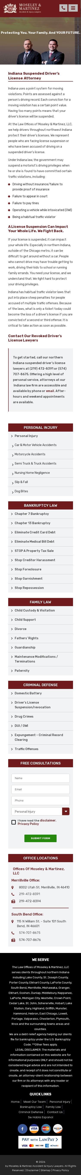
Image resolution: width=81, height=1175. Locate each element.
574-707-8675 (29, 933)
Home (15, 1102)
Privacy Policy (28, 824)
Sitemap (46, 1170)
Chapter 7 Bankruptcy (32, 514)
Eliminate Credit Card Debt (35, 532)
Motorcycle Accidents (30, 454)
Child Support (25, 620)
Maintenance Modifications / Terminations (36, 659)
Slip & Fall (21, 482)
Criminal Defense (31, 1112)
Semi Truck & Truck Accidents (35, 463)
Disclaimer (32, 1170)
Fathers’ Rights (26, 638)
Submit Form (40, 838)
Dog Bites (21, 491)
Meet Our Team (35, 1102)
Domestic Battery (28, 693)
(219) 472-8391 (63, 8)
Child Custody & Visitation (35, 610)
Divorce (20, 629)
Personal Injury (26, 436)
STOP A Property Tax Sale (34, 551)
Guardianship (25, 647)
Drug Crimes (24, 716)
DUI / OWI (21, 726)
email (50, 391)
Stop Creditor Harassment (35, 560)
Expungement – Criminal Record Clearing (39, 737)
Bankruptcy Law (31, 1107)
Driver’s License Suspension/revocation (33, 705)
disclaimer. (48, 820)
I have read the (37, 822)
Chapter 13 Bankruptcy (32, 523)
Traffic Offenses (26, 749)
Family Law (53, 1107)
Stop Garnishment (29, 579)
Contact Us (55, 1112)
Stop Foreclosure (28, 569)
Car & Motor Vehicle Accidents (36, 445)
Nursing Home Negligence (32, 473)
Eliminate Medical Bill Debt (34, 541)
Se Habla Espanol (40, 1117)
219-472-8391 (29, 894)
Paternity (22, 671)
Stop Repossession (29, 588)
